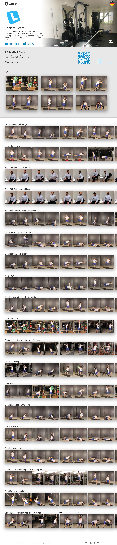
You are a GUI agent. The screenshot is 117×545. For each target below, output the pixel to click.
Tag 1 (61, 512)
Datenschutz (47, 543)
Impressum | (40, 543)
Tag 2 (78, 512)
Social (30, 43)
